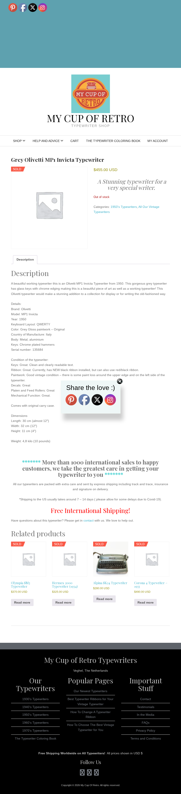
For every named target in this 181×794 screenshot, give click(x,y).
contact (88, 520)
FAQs (145, 722)
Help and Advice (46, 141)
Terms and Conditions (145, 738)
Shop (17, 141)
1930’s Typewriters (35, 699)
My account (157, 141)
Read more (22, 602)
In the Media (145, 714)
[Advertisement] (132, 34)
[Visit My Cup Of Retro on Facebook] (96, 773)
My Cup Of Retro (90, 118)
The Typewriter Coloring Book (113, 141)
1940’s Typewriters (35, 707)
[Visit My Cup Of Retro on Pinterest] (89, 773)
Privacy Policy (145, 730)
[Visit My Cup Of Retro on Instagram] (82, 773)
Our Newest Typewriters (90, 691)
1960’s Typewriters (35, 722)
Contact (145, 699)
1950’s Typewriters (35, 714)
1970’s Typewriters (35, 730)
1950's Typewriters (124, 207)
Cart (74, 141)
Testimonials (145, 707)
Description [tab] (25, 259)
